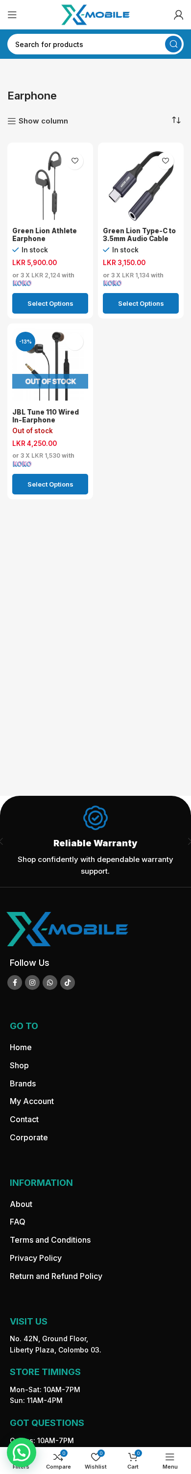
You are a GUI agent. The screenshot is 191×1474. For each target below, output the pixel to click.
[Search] (173, 44)
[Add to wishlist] (74, 161)
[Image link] (67, 928)
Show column (43, 121)
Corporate (29, 1137)
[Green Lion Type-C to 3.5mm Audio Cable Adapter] (141, 185)
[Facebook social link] (14, 982)
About (21, 1204)
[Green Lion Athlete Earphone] (50, 185)
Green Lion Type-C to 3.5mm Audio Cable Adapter (139, 238)
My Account (32, 1101)
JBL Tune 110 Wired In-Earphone (45, 416)
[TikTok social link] (67, 982)
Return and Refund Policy (56, 1276)
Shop (19, 1065)
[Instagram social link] (32, 982)
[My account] (179, 15)
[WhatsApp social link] (50, 982)
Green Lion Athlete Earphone (44, 235)
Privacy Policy (36, 1258)
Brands (23, 1083)
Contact (24, 1119)
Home (21, 1047)
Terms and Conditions (50, 1240)
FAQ (17, 1222)
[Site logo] (95, 14)
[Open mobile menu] (12, 15)
